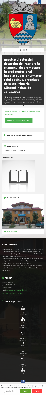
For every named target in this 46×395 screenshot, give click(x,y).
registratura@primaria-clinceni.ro (17, 290)
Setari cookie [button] (10, 391)
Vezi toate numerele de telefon (12, 294)
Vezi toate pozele (10, 231)
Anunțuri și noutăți (20, 97)
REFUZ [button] (37, 391)
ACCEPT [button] (25, 391)
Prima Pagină (8, 97)
